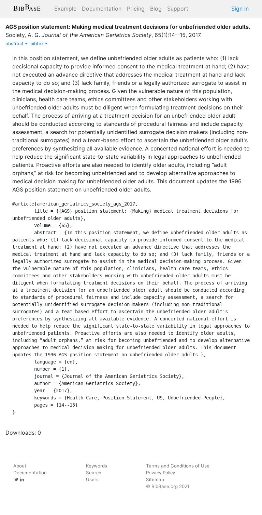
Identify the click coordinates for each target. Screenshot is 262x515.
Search (93, 472)
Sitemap (155, 479)
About (19, 465)
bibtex (37, 43)
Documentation (101, 8)
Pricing (136, 8)
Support (177, 8)
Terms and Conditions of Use (177, 465)
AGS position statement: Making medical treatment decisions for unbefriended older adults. (127, 26)
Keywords (96, 465)
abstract (15, 43)
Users (92, 479)
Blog (156, 8)
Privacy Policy (160, 472)
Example (65, 8)
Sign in (240, 8)
